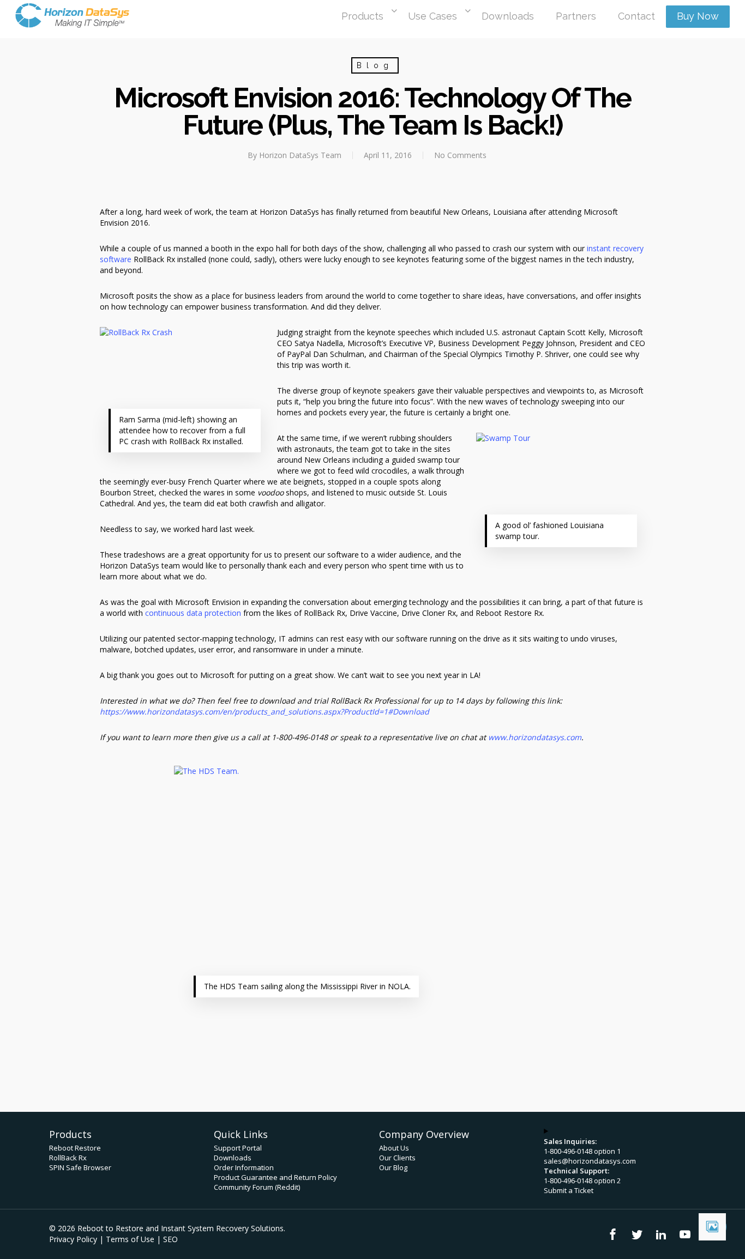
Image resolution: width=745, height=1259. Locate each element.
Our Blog (393, 1167)
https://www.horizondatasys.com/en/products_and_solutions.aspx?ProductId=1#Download (264, 711)
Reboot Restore (75, 1148)
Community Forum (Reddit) (257, 1187)
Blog (375, 65)
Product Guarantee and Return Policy (275, 1177)
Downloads (232, 1158)
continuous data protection (193, 613)
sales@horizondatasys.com (590, 1161)
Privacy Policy (73, 1239)
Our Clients (397, 1158)
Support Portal (238, 1148)
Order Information (244, 1167)
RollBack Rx (68, 1158)
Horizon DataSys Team (300, 155)
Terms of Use (130, 1239)
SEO (170, 1239)
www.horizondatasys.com (534, 737)
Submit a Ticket (568, 1190)
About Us (394, 1148)
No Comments (460, 155)
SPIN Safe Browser (80, 1167)
